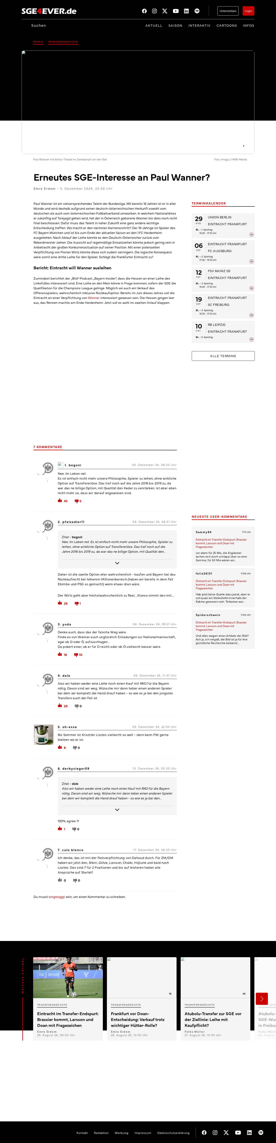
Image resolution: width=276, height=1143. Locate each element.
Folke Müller (195, 1031)
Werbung (122, 1133)
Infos (248, 25)
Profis (38, 41)
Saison (175, 25)
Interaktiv (200, 25)
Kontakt (82, 1133)
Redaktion (101, 1133)
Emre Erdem (45, 188)
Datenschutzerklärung (173, 1133)
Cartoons (227, 25)
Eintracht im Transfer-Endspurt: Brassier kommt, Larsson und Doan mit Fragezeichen (221, 543)
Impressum (143, 1133)
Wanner (94, 297)
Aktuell (153, 25)
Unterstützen (228, 11)
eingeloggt (57, 896)
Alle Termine (223, 356)
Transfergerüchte (63, 41)
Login (248, 11)
